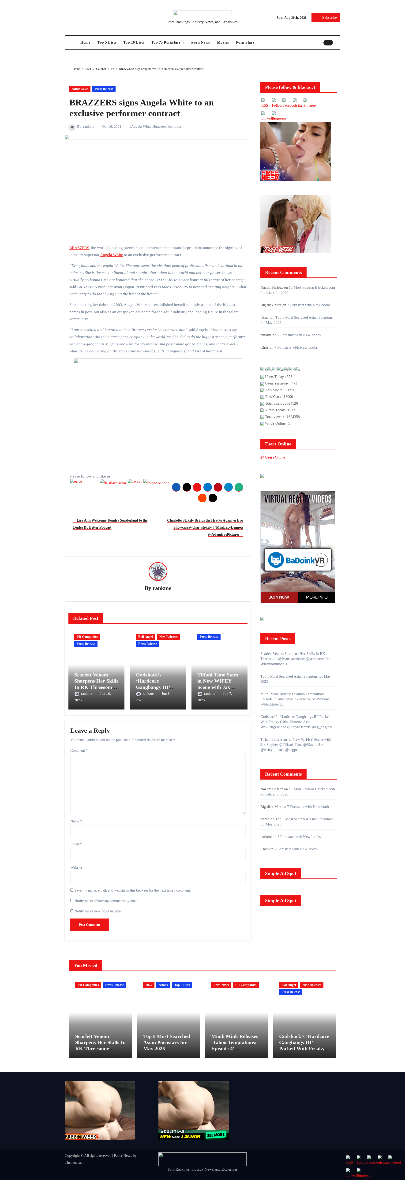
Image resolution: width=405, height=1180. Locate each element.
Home (85, 42)
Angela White (141, 126)
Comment (79, 750)
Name (76, 821)
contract (175, 126)
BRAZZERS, (79, 248)
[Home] (71, 42)
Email (76, 844)
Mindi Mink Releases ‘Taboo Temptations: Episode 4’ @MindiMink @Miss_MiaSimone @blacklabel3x (295, 699)
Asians (163, 985)
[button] (337, 42)
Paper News (123, 1156)
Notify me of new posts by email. (99, 911)
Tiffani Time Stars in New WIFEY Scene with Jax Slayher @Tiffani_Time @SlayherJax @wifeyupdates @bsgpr (295, 744)
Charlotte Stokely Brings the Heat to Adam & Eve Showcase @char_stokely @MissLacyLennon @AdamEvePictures (205, 527)
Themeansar (73, 1162)
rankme (88, 126)
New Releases (168, 637)
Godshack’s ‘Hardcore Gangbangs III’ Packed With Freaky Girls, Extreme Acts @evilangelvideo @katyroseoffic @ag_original (296, 722)
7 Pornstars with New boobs (308, 305)
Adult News (80, 89)
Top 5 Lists (106, 42)
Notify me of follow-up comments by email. (106, 901)
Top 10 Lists (133, 42)
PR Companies (87, 637)
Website (76, 867)
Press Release (104, 89)
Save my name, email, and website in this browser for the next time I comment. (132, 890)
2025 (149, 985)
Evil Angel (145, 637)
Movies (223, 42)
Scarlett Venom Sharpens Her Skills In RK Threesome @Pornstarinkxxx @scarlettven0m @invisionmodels (295, 659)
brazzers (160, 126)
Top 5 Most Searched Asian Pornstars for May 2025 (166, 1042)
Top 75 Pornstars (166, 42)
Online (272, 457)
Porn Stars (245, 42)
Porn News (200, 42)
